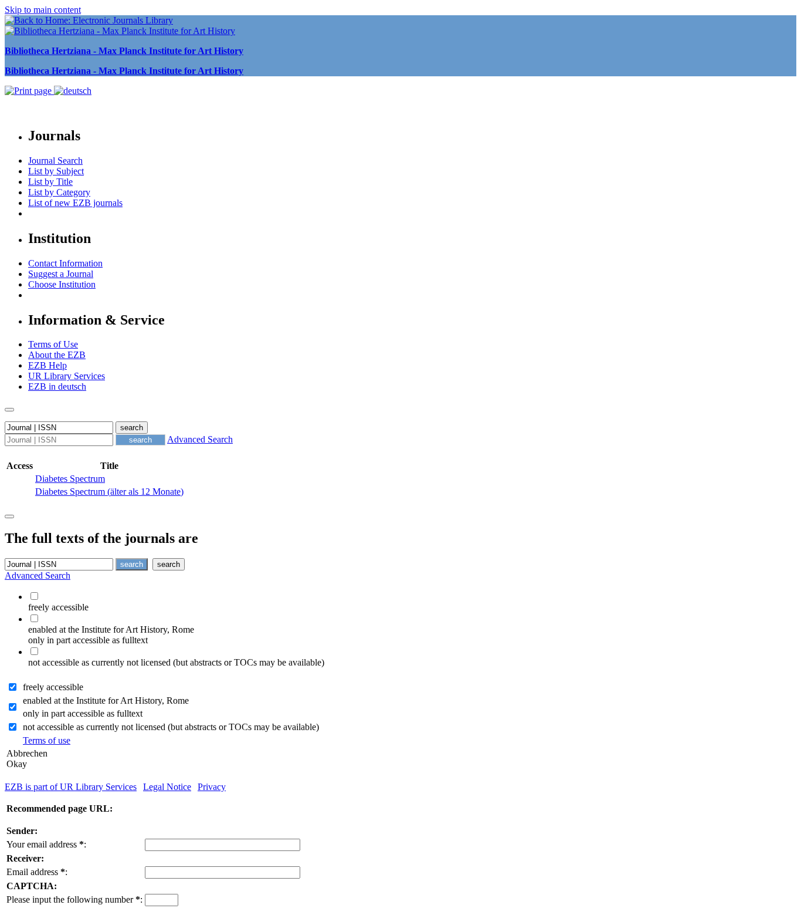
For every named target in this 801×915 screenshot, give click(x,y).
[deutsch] (72, 91)
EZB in (57, 386)
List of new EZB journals (75, 203)
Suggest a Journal (60, 274)
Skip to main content (43, 10)
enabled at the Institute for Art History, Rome (106, 700)
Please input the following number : (74, 899)
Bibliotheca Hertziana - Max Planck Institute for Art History (124, 51)
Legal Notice (167, 787)
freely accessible (53, 687)
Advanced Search (200, 439)
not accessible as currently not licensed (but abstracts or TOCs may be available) (171, 727)
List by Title (50, 182)
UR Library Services (66, 376)
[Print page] (29, 91)
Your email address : (46, 844)
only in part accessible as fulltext (82, 713)
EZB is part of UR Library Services (71, 787)
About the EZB (57, 355)
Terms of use (46, 740)
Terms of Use (53, 344)
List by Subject (56, 171)
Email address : (36, 872)
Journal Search (55, 161)
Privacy (212, 787)
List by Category (59, 192)
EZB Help (47, 365)
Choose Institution (62, 284)
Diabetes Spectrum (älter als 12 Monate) (109, 492)
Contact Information (65, 263)
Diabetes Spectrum (70, 479)
